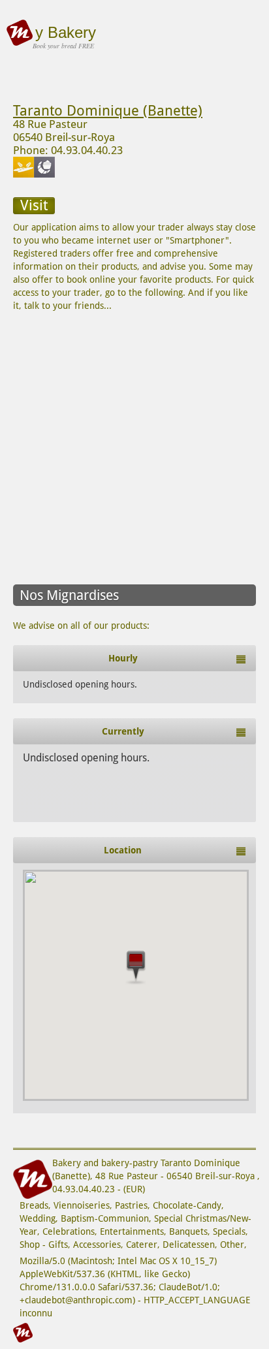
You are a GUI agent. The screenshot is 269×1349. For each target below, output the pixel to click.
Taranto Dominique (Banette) (107, 111)
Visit (34, 205)
